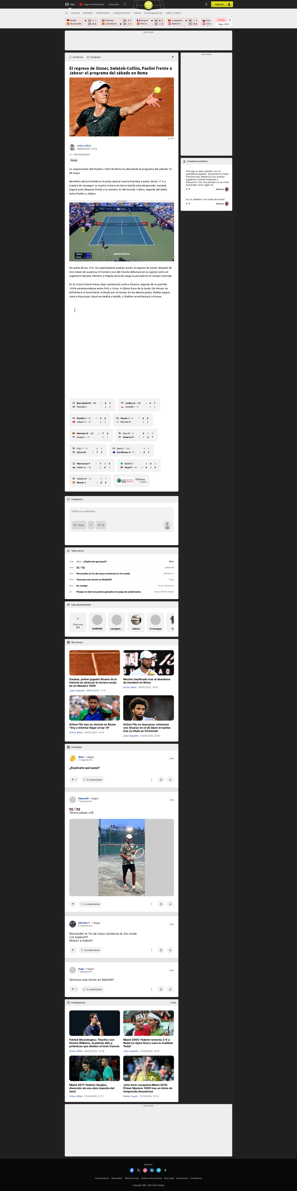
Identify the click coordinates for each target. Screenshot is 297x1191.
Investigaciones (153, 13)
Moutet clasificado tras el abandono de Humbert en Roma (146, 681)
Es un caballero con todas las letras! (205, 199)
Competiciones (121, 13)
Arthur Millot (84, 145)
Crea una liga (78, 625)
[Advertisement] (148, 41)
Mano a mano (173, 13)
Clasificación (103, 13)
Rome (74, 160)
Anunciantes (116, 1178)
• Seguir (89, 757)
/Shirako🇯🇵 (84, 922)
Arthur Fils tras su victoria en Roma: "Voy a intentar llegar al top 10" (92, 726)
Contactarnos (182, 1178)
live (221, 20)
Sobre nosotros (102, 1178)
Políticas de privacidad (151, 1178)
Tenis (72, 4)
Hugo (81, 968)
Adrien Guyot (130, 1096)
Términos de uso (131, 1178)
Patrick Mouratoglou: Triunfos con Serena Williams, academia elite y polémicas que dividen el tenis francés (94, 1043)
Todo (223, 24)
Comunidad (113, 4)
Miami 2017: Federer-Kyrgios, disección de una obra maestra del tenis (91, 1088)
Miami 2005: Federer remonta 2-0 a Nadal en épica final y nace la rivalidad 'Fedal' (148, 1043)
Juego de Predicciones (93, 4)
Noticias (75, 13)
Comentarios (196, 1178)
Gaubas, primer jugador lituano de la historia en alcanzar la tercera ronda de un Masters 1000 (93, 682)
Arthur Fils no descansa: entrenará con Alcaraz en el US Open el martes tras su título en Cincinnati (146, 728)
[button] (124, 4)
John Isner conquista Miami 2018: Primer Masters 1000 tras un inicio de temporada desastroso (147, 1088)
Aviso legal (169, 1178)
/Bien (81, 757)
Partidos (88, 13)
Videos (137, 13)
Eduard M (83, 798)
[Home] (66, 13)
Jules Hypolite (77, 690)
